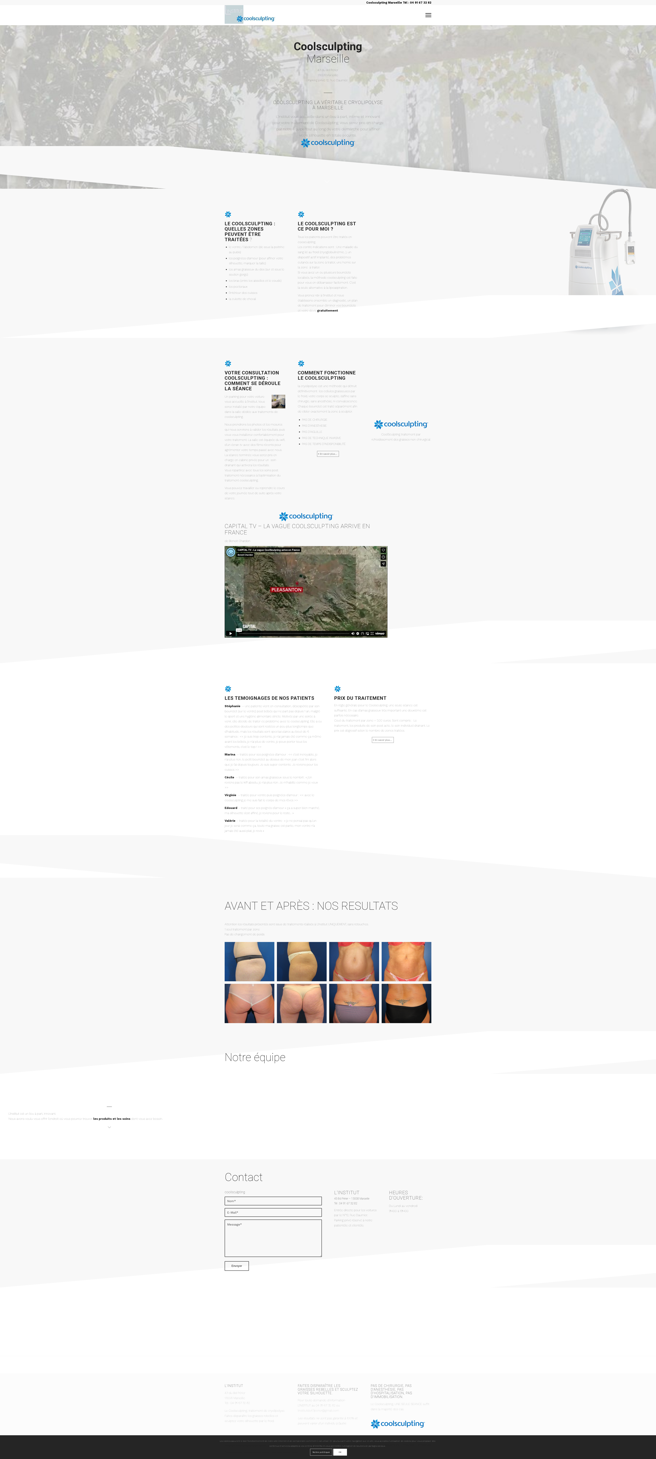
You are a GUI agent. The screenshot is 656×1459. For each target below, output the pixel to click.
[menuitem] (427, 15)
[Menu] (427, 15)
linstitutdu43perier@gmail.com (318, 1410)
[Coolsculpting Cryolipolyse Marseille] (250, 15)
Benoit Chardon (239, 541)
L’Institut (14, 1113)
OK (340, 1452)
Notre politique (321, 1452)
